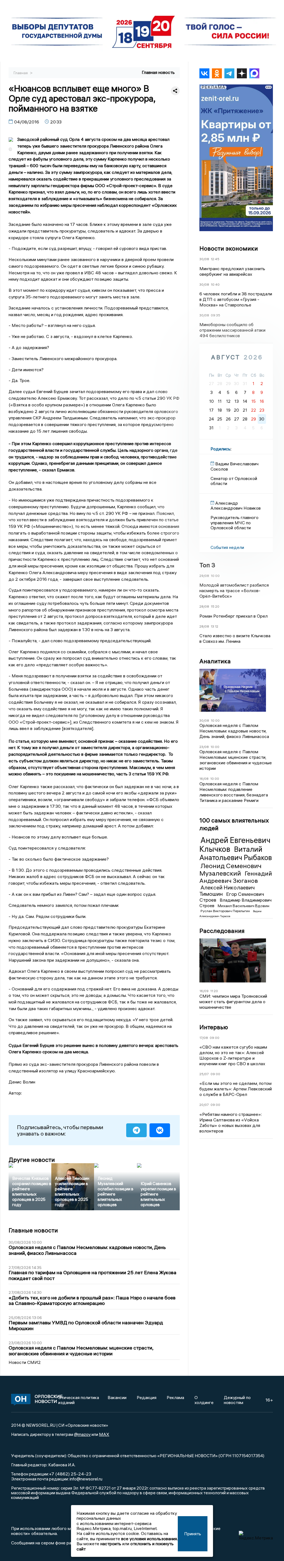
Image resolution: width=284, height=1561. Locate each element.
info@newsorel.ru (86, 1479)
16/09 (204, 991)
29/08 (204, 576)
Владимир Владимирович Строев (235, 902)
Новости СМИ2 (25, 1362)
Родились (220, 448)
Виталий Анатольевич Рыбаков (235, 853)
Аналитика (215, 661)
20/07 (204, 1105)
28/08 (204, 606)
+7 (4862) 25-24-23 (70, 1474)
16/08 (204, 778)
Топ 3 (207, 565)
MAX (104, 1434)
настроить (110, 1543)
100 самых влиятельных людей (234, 824)
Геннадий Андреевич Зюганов (235, 876)
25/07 (204, 1074)
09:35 (215, 315)
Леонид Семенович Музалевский (230, 869)
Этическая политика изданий (78, 1400)
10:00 (215, 576)
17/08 (203, 1038)
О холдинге (204, 1400)
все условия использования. (149, 1538)
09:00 (214, 1038)
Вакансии (117, 1397)
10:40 (215, 284)
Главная (21, 72)
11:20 (214, 991)
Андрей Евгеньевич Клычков (234, 844)
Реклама (175, 1397)
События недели (227, 547)
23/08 (204, 747)
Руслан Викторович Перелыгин (226, 911)
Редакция (146, 1397)
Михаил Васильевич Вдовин (243, 905)
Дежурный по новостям (237, 1400)
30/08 (204, 259)
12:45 (215, 259)
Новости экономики (228, 248)
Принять (192, 1533)
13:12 (214, 626)
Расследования (222, 931)
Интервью (213, 1027)
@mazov (82, 1434)
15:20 (215, 606)
